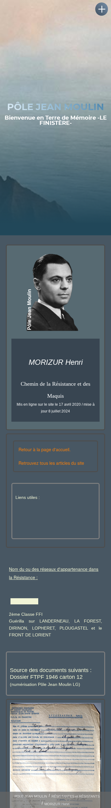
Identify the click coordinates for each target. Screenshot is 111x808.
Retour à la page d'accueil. (44, 449)
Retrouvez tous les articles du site (51, 463)
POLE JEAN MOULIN (30, 796)
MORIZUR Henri (56, 804)
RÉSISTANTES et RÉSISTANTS (75, 796)
